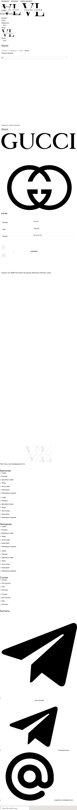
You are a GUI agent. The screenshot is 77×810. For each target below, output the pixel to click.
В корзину (34, 251)
